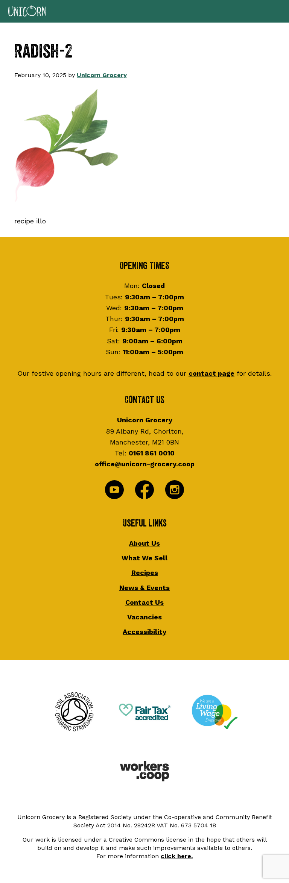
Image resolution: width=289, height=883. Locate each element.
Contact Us (144, 602)
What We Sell (144, 558)
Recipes (144, 573)
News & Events (144, 588)
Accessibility (144, 632)
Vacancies (144, 617)
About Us (144, 543)
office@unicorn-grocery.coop (145, 464)
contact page (211, 373)
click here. (177, 856)
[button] (144, 11)
